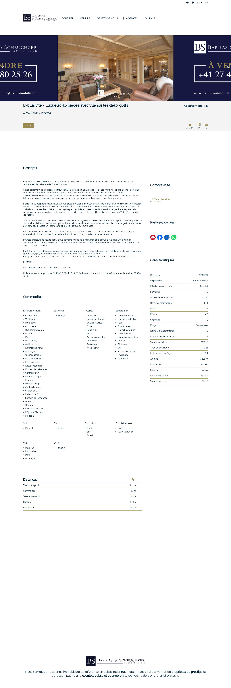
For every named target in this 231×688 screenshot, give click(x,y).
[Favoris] (187, 2)
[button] (2, 68)
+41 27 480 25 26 (160, 199)
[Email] (153, 238)
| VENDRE (84, 18)
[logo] (40, 18)
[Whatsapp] (173, 238)
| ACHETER (67, 18)
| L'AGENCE (130, 18)
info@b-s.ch (156, 201)
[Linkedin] (167, 238)
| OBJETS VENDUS (106, 18)
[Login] (192, 2)
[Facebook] (160, 238)
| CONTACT (148, 18)
